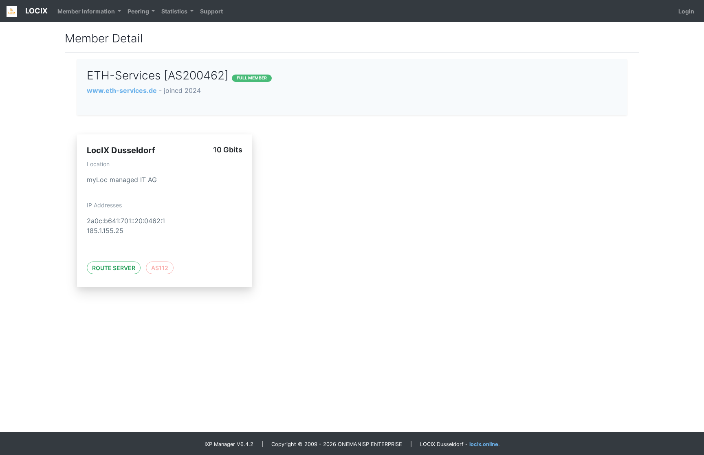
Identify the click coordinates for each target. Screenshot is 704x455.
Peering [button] (139, 11)
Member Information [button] (86, 11)
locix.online (483, 444)
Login (686, 11)
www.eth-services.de (122, 90)
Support (211, 11)
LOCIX (36, 11)
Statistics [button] (175, 11)
